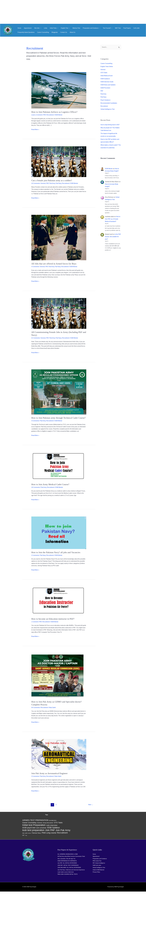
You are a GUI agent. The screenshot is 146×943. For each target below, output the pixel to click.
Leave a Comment (36, 115)
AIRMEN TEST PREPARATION (35, 820)
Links (45, 28)
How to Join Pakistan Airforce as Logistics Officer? (54, 112)
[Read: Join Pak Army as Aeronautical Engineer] (58, 754)
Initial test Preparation (34, 825)
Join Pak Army (63, 830)
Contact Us (63, 32)
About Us (72, 32)
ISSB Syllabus (53, 828)
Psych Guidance (105, 100)
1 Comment (34, 621)
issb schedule (41, 828)
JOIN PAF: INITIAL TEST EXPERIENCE (68, 865)
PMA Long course (49, 833)
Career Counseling (29, 823)
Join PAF (50, 830)
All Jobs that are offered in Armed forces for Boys (53, 263)
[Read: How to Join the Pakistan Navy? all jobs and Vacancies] (58, 532)
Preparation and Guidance (91, 28)
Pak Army (52, 183)
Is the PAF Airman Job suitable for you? (113, 237)
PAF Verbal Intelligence (99, 863)
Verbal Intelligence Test (107, 109)
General (43, 183)
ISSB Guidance (105, 78)
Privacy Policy (96, 872)
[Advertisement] (50, 12)
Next (90, 804)
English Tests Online (107, 66)
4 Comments (35, 266)
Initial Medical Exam (107, 75)
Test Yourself (107, 28)
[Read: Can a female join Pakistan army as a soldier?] (58, 161)
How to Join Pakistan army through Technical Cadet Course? (58, 418)
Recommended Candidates (109, 103)
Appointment (28, 28)
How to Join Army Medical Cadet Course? (50, 484)
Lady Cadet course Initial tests (66, 872)
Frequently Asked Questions (26, 32)
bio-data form (52, 820)
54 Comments (35, 707)
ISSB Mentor (109, 168)
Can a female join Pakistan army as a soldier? (51, 180)
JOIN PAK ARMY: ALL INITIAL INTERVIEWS (69, 867)
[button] (40, 28)
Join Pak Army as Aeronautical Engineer (49, 773)
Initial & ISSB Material (98, 869)
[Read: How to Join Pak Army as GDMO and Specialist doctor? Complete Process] (58, 675)
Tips (26, 835)
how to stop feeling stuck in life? (110, 124)
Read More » (35, 130)
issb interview (51, 825)
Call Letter (136, 28)
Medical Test (76, 28)
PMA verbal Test (97, 860)
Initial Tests (53, 28)
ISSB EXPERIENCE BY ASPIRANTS (67, 860)
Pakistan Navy (36, 833)
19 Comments (35, 487)
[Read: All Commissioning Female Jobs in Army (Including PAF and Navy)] (58, 313)
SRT (23, 835)
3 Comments (35, 420)
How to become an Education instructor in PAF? (52, 619)
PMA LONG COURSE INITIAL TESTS (67, 874)
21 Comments (35, 338)
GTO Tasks (104, 72)
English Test (64, 28)
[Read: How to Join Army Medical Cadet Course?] (58, 466)
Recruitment (50, 115)
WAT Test (118, 28)
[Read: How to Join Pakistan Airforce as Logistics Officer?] (58, 90)
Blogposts (55, 32)
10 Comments (35, 183)
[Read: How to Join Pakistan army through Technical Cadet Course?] (58, 392)
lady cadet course (26, 833)
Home (19, 28)
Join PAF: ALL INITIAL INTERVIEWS (67, 863)
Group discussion (48, 822)
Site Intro (37, 28)
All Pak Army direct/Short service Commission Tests (71, 856)
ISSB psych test (28, 828)
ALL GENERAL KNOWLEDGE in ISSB (68, 854)
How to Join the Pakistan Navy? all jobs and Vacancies (55, 552)
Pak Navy (58, 183)
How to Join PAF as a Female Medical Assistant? (112, 219)
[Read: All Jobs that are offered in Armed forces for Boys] (58, 237)
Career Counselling (43, 32)
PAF (44, 115)
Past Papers (127, 28)
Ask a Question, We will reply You (66, 858)
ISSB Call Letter (97, 865)
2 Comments (35, 555)
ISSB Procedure (105, 88)
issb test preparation (33, 830)
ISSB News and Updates (108, 85)
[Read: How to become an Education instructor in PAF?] (58, 601)
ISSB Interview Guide (107, 81)
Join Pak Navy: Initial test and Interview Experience (71, 869)
